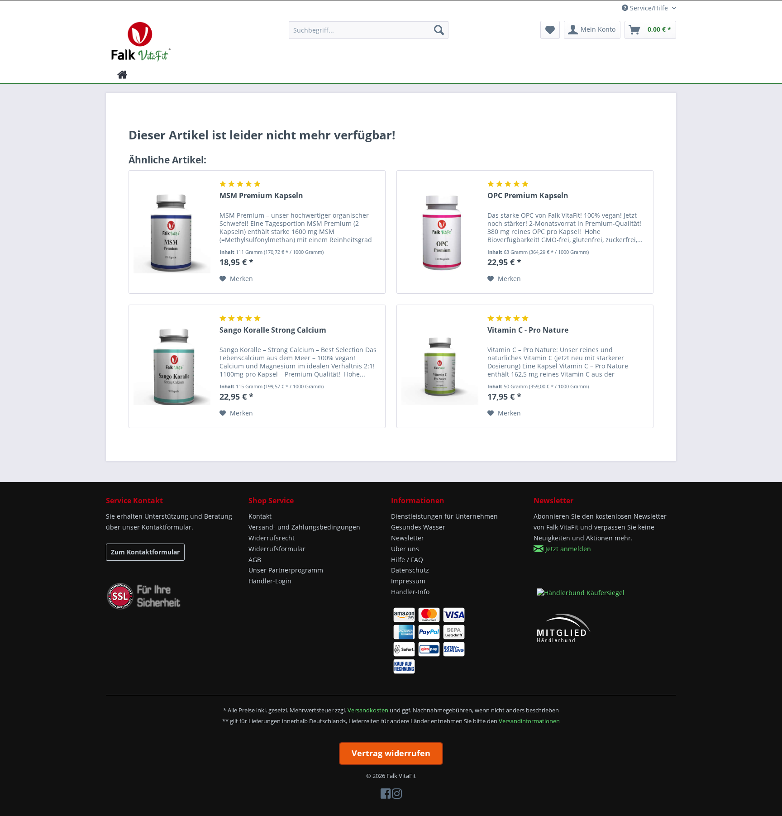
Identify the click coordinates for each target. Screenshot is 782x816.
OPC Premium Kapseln (527, 195)
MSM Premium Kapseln (261, 195)
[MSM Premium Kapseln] (172, 232)
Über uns (405, 548)
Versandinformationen (529, 721)
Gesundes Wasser (418, 527)
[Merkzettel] (550, 30)
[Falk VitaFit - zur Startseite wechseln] (141, 41)
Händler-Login (269, 581)
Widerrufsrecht (271, 538)
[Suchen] (438, 30)
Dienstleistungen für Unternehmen (444, 516)
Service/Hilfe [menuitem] (649, 8)
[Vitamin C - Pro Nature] (439, 366)
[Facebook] (386, 796)
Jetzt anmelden (567, 548)
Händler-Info (410, 591)
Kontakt (260, 516)
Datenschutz (410, 570)
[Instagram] (397, 796)
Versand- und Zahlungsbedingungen (304, 527)
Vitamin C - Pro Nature (527, 330)
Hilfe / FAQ (407, 559)
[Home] (122, 74)
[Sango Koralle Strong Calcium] (172, 366)
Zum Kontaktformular (145, 552)
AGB (254, 559)
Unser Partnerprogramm (285, 570)
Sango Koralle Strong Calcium (272, 330)
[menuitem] (368, 30)
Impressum (408, 581)
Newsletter (407, 538)
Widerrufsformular (276, 548)
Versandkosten (368, 710)
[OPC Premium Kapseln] (439, 232)
